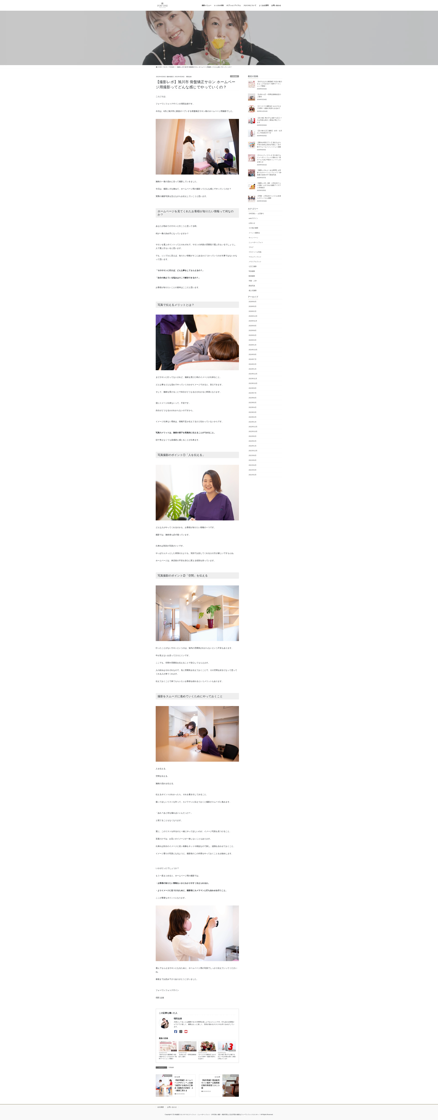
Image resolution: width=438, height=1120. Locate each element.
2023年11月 (253, 378)
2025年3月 (252, 340)
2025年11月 (253, 321)
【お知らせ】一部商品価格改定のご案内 (187, 1055)
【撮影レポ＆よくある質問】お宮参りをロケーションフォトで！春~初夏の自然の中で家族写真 (269, 172)
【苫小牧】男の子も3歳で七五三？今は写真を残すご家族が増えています (227, 1056)
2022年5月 (252, 436)
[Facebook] (176, 1031)
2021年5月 (252, 460)
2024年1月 (252, 369)
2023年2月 (252, 417)
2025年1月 (252, 345)
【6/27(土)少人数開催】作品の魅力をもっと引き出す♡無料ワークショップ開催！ (168, 1056)
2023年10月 (253, 383)
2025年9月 (252, 326)
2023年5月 (252, 402)
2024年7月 (252, 359)
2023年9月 (252, 388)
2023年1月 (252, 422)
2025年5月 (252, 335)
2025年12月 (253, 316)
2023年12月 (253, 374)
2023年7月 (252, 393)
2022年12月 (253, 427)
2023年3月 (252, 412)
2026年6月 (252, 301)
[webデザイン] (164, 1079)
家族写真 (252, 286)
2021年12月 (253, 451)
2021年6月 (252, 455)
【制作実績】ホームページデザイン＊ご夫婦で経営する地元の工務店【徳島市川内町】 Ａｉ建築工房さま (184, 1085)
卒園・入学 (253, 281)
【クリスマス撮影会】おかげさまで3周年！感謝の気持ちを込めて (207, 1056)
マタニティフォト (255, 257)
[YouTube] (186, 1031)
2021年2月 (252, 475)
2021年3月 (252, 470)
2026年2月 (252, 311)
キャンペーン (253, 238)
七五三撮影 (232, 1050)
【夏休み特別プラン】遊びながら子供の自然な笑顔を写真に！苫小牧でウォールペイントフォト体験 (269, 145)
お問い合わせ (172, 1107)
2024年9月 (252, 354)
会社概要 (160, 1107)
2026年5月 (252, 306)
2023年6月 (252, 398)
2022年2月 (252, 441)
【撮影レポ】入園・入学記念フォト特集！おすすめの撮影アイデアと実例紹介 (269, 185)
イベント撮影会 (254, 233)
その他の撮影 (253, 228)
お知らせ (174, 1050)
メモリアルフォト (255, 261)
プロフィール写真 (255, 252)
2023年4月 (252, 407)
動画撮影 (252, 276)
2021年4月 (252, 465)
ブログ (251, 247)
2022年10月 (253, 431)
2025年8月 (252, 330)
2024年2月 (252, 364)
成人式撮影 (253, 290)
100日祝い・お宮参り (256, 213)
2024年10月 (253, 350)
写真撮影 (234, 76)
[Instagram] (181, 1031)
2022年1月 (252, 446)
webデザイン (253, 218)
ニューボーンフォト (256, 242)
